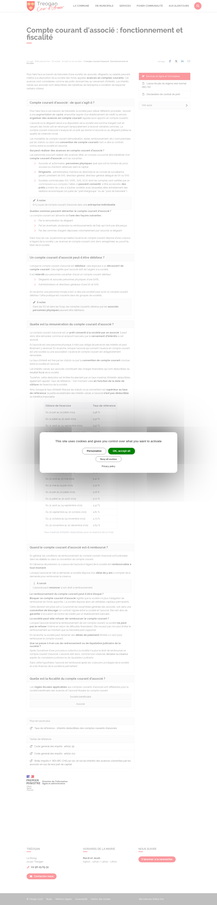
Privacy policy (108, 466)
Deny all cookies (108, 459)
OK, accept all (121, 450)
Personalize (94, 450)
